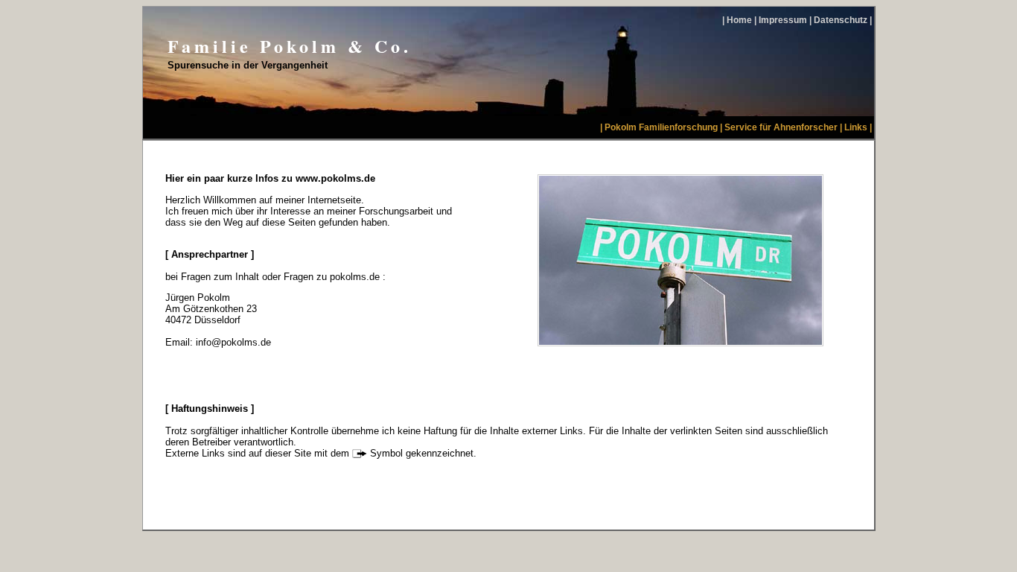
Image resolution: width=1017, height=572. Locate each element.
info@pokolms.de (233, 342)
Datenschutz (840, 20)
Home (739, 20)
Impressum (783, 20)
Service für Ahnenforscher (781, 127)
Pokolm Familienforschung (661, 127)
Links (855, 127)
